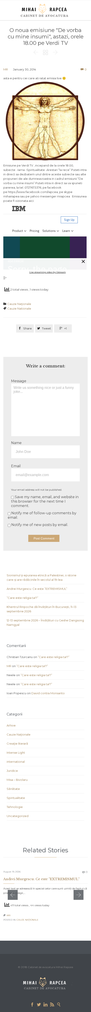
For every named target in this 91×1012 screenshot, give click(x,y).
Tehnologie (15, 807)
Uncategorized (17, 816)
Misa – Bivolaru (17, 779)
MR (5, 69)
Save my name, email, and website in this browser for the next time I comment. (45, 501)
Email (16, 466)
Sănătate (13, 789)
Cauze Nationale (19, 308)
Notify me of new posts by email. (39, 525)
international (16, 761)
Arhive (11, 725)
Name (16, 443)
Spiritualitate (16, 798)
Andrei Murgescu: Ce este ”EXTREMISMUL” (37, 588)
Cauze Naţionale (19, 304)
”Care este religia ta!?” (22, 598)
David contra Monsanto (48, 693)
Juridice (12, 770)
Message (18, 381)
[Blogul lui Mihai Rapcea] (45, 10)
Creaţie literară (17, 743)
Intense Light (16, 752)
